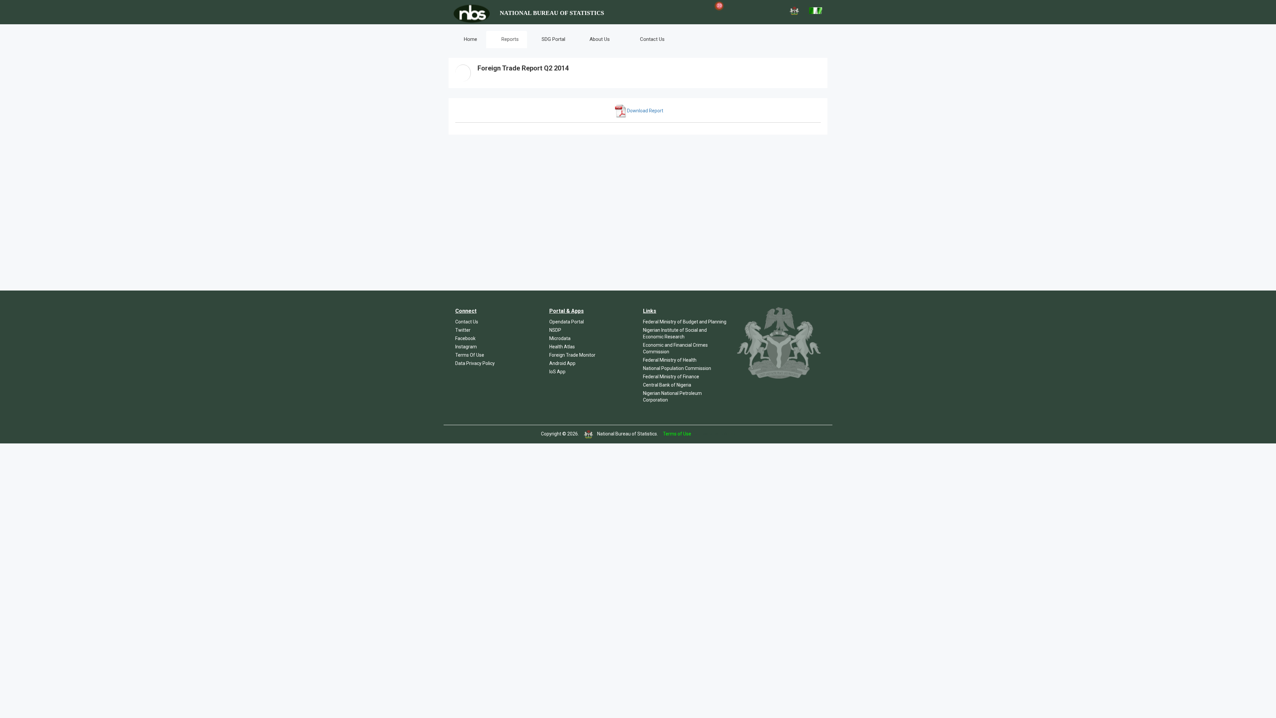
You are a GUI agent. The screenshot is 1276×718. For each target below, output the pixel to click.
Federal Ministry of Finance (671, 376)
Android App (562, 363)
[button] (685, 10)
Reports (509, 39)
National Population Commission (677, 368)
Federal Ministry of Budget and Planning (684, 321)
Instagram (466, 346)
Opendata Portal (566, 321)
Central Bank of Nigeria (667, 385)
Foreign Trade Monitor (572, 355)
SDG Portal (553, 39)
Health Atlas (562, 346)
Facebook (465, 338)
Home (470, 39)
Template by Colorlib (713, 433)
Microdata (560, 338)
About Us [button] (599, 39)
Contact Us (652, 39)
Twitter (463, 330)
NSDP (555, 330)
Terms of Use (677, 433)
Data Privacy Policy (475, 363)
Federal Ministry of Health (669, 360)
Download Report (645, 110)
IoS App (557, 371)
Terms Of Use (469, 355)
